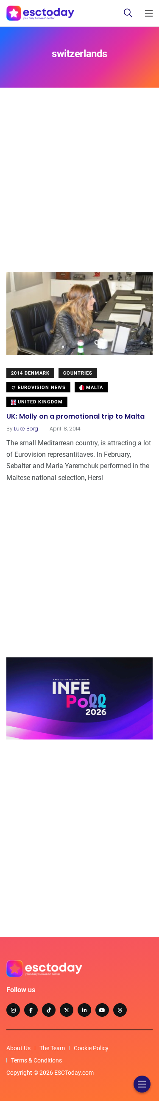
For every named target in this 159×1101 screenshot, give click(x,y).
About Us (18, 1048)
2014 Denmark (30, 373)
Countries (77, 373)
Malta (93, 387)
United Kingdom (39, 402)
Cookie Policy (91, 1048)
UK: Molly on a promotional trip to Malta (75, 416)
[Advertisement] (79, 192)
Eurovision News (41, 387)
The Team (52, 1048)
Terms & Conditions (36, 1060)
